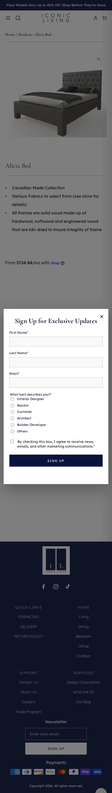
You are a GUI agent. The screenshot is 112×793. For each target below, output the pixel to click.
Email (14, 373)
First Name (18, 332)
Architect (24, 418)
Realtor (23, 405)
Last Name (18, 353)
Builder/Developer (31, 425)
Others (22, 431)
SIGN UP (56, 461)
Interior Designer (30, 399)
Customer (24, 412)
